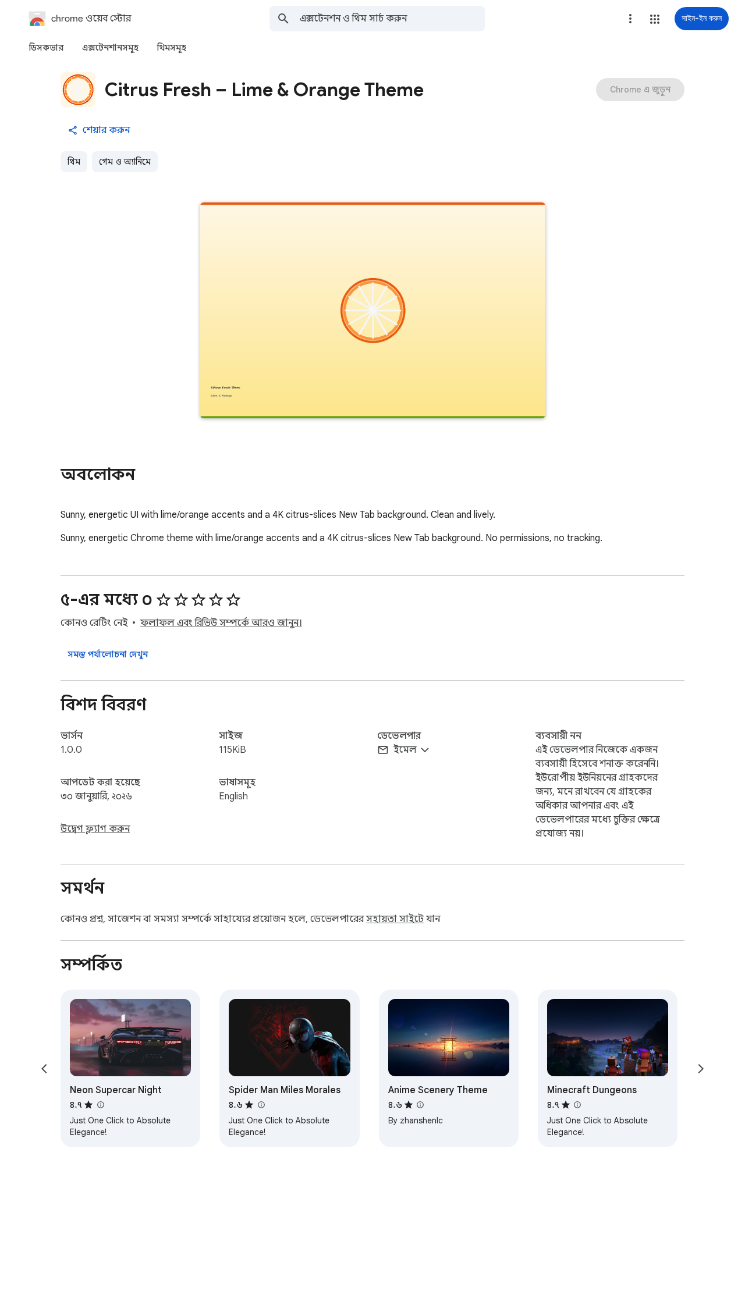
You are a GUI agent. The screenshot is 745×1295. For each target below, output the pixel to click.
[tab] (46, 47)
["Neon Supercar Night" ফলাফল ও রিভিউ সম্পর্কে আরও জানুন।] (100, 1105)
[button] (654, 19)
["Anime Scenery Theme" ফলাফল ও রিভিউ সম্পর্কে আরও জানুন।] (420, 1105)
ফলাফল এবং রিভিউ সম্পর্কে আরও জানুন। (221, 623)
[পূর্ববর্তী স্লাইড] (44, 1068)
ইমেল (405, 750)
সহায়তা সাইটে (395, 919)
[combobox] (392, 19)
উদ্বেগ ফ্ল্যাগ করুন (95, 829)
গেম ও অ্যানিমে (125, 161)
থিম (74, 161)
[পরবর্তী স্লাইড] (700, 1068)
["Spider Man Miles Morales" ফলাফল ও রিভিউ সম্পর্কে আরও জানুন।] (261, 1105)
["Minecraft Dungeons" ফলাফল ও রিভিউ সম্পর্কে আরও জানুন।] (577, 1105)
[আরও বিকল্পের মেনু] (630, 18)
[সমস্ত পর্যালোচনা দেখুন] (108, 654)
